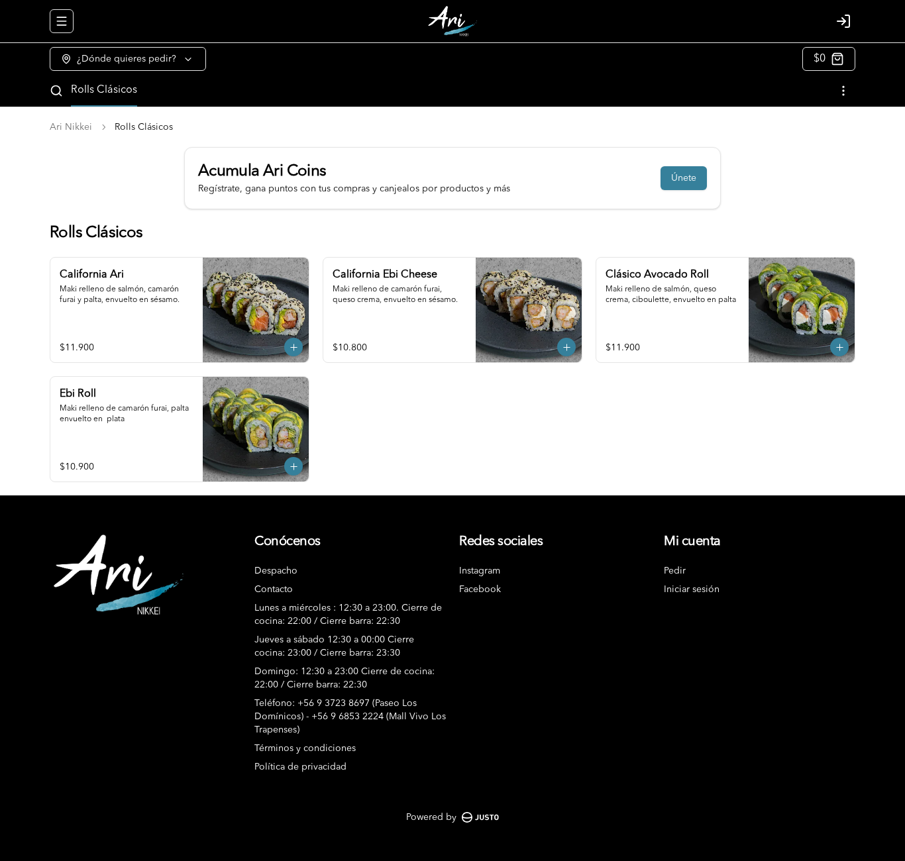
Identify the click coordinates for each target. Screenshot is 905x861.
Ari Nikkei (71, 127)
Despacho (275, 571)
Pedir (675, 571)
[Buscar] (56, 90)
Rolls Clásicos (104, 90)
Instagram (479, 571)
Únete (683, 178)
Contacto (273, 589)
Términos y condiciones (305, 748)
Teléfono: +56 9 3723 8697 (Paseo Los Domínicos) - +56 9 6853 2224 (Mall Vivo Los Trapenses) (350, 716)
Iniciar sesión (691, 589)
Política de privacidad (300, 767)
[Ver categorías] (843, 91)
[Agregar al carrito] (293, 347)
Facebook (480, 589)
